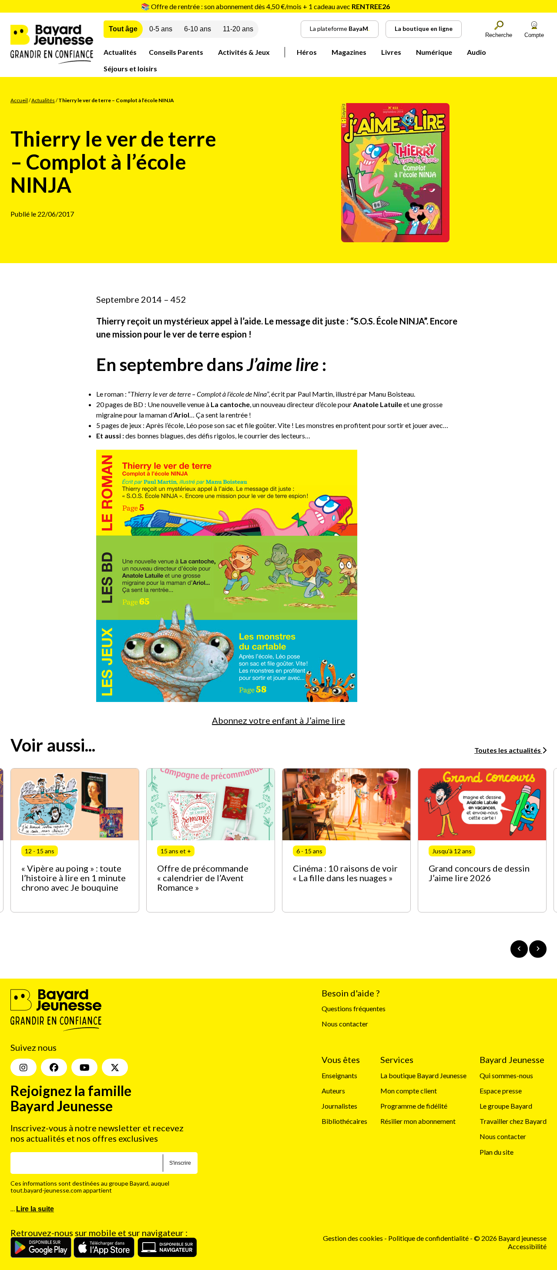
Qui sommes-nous (506, 1075)
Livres (391, 52)
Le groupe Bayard (506, 1106)
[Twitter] (115, 1067)
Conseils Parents (176, 52)
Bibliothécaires (344, 1121)
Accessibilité (527, 1246)
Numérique (434, 52)
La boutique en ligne (424, 28)
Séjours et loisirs (130, 68)
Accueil (19, 100)
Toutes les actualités (508, 750)
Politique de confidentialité (429, 1238)
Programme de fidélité (413, 1106)
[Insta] (23, 1067)
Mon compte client (408, 1090)
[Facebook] (54, 1067)
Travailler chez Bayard (513, 1121)
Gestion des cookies (353, 1238)
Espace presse (501, 1090)
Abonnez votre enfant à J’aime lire (278, 720)
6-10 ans (197, 29)
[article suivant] (538, 949)
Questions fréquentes (354, 1008)
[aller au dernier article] (519, 949)
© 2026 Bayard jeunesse (510, 1238)
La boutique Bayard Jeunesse (423, 1075)
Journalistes (339, 1106)
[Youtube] (84, 1067)
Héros (307, 52)
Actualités (120, 52)
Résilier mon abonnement (418, 1121)
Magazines (349, 52)
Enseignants (339, 1075)
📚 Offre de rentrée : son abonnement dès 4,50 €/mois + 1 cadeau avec (265, 6)
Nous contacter (345, 1023)
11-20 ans (238, 29)
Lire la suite (35, 1209)
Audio (476, 52)
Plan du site (496, 1152)
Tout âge (123, 29)
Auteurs (333, 1090)
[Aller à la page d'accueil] (51, 61)
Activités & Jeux (244, 52)
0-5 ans (160, 29)
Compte (534, 35)
